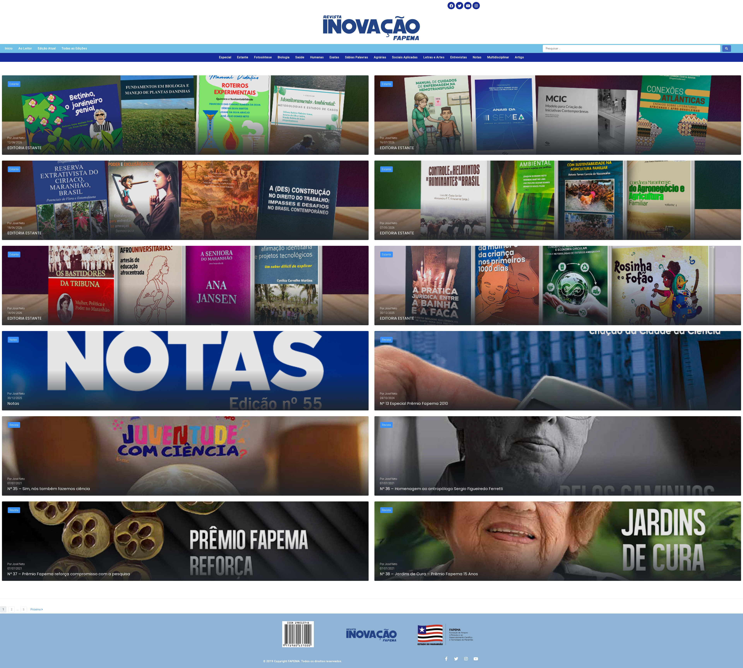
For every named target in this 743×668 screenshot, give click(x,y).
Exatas (334, 57)
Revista (386, 339)
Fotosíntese (263, 57)
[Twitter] (459, 5)
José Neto (18, 138)
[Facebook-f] (446, 659)
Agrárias (380, 57)
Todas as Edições (74, 48)
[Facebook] (451, 5)
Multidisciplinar (498, 57)
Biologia (283, 57)
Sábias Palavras (356, 57)
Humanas (317, 57)
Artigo (519, 57)
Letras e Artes (433, 57)
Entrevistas (458, 57)
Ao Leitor (25, 48)
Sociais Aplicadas (405, 57)
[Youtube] (476, 659)
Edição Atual (47, 48)
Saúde (299, 57)
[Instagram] (476, 5)
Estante (242, 57)
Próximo (36, 609)
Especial (225, 57)
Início (9, 48)
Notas (477, 57)
